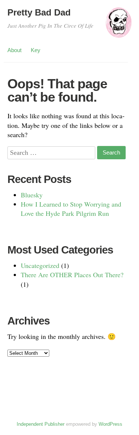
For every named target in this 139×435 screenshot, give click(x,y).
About (14, 50)
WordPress (110, 424)
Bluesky (32, 194)
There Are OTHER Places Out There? (72, 274)
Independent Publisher (40, 424)
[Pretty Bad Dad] (119, 25)
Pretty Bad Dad (39, 12)
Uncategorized (40, 265)
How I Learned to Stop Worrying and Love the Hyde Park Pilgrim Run (71, 209)
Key (35, 50)
